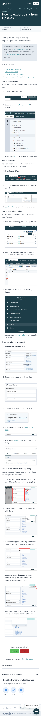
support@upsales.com (20, 713)
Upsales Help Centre (9, 9)
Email (21, 695)
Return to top (7, 665)
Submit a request (28, 659)
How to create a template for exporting (19, 77)
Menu (29, 3)
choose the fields (21, 335)
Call (13, 695)
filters (16, 156)
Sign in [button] (36, 3)
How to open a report (13, 69)
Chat (5, 695)
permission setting (20, 49)
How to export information (14, 74)
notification (18, 440)
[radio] (14, 651)
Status (22, 708)
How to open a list (11, 72)
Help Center (6, 708)
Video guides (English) (26, 9)
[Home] (6, 4)
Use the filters (10, 207)
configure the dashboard (21, 105)
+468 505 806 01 (32, 713)
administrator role (13, 54)
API (15, 708)
